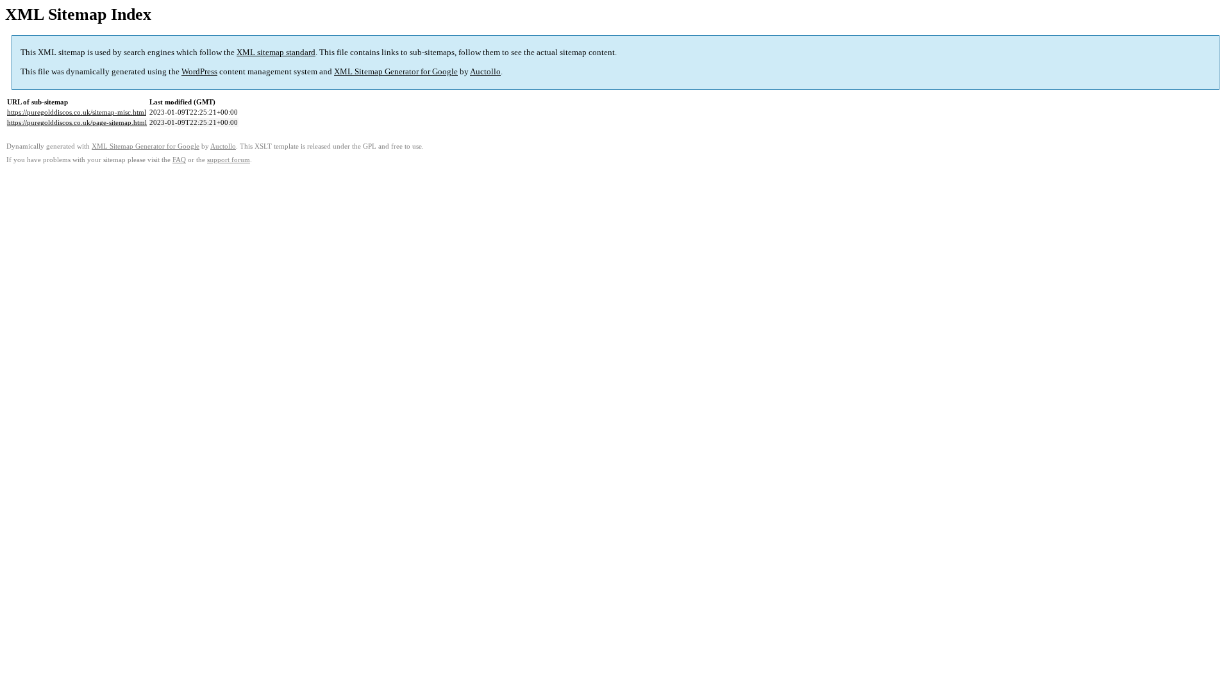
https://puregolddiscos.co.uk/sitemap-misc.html (76, 112)
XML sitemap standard (276, 52)
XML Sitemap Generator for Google (396, 71)
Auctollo (485, 71)
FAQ (179, 159)
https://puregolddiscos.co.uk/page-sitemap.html (77, 122)
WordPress (199, 71)
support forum (228, 159)
